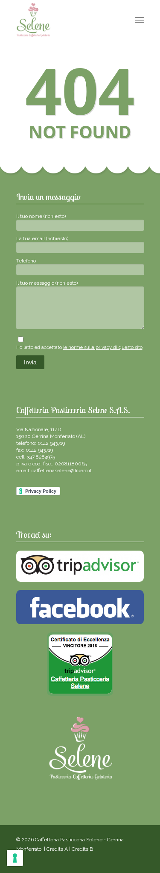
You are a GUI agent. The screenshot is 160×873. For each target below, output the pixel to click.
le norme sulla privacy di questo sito (103, 347)
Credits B (82, 849)
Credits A (57, 849)
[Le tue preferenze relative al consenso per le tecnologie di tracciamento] (15, 858)
